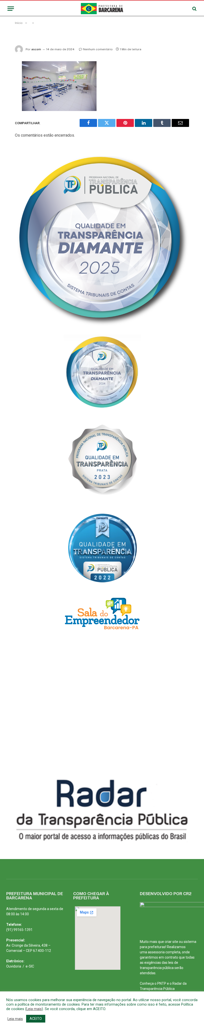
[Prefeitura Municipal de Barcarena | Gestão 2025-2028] (102, 8)
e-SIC (30, 966)
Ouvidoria (13, 966)
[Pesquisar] (194, 8)
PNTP (161, 983)
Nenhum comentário (98, 49)
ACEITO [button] (36, 1019)
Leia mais (34, 1009)
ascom (36, 49)
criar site (171, 942)
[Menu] (10, 8)
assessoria (156, 952)
